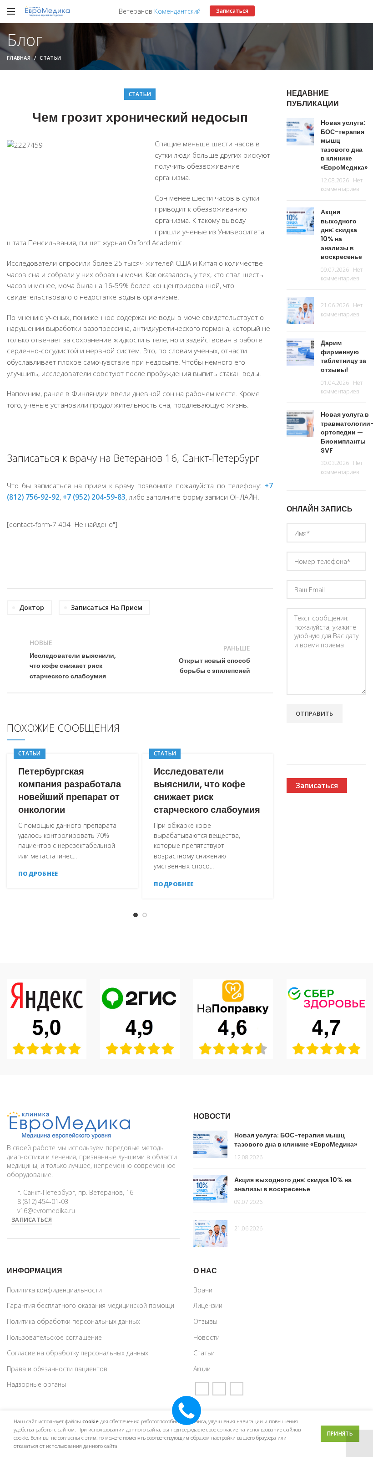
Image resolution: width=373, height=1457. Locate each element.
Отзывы (205, 1321)
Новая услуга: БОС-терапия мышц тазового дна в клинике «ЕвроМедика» (344, 145)
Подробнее (38, 874)
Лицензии (207, 1305)
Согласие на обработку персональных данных (77, 1352)
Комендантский (177, 11)
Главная (18, 57)
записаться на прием (106, 607)
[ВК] (236, 1388)
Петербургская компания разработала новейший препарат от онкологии (69, 790)
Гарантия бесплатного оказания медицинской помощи (90, 1305)
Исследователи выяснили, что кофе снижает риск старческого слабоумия (207, 790)
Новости (206, 1337)
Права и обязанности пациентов (57, 1368)
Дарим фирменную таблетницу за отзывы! (343, 356)
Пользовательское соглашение (54, 1337)
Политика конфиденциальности (54, 1290)
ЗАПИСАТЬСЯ (31, 1219)
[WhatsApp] (219, 1388)
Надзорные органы (36, 1384)
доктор (31, 607)
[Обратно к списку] (140, 659)
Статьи (50, 57)
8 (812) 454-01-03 (42, 1201)
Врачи (202, 1290)
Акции (202, 1368)
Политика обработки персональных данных (73, 1321)
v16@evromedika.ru (46, 1210)
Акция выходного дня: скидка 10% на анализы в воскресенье (341, 234)
